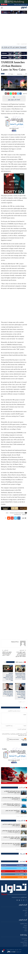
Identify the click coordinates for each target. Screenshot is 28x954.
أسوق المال (25, 910)
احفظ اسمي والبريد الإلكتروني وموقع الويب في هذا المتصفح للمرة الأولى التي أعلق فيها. (14, 734)
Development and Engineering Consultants (17, 512)
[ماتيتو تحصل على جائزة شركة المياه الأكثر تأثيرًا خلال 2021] (24, 845)
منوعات (25, 930)
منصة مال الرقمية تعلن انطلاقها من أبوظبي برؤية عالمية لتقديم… (12, 791)
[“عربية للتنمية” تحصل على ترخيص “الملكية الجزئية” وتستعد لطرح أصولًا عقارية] (24, 812)
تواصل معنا (25, 944)
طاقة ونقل (25, 927)
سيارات (26, 915)
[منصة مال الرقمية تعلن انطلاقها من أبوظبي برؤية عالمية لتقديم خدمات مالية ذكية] (24, 793)
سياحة (26, 913)
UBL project (24, 514)
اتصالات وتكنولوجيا (23, 923)
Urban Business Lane (17, 514)
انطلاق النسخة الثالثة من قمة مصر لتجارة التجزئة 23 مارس (7, 653)
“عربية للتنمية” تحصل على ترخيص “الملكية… (13, 811)
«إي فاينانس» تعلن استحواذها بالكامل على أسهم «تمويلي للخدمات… (11, 804)
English (2, 73)
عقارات (26, 928)
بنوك (26, 912)
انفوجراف (25, 925)
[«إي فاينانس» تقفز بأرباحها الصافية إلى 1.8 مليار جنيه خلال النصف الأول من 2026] (24, 799)
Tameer (7, 512)
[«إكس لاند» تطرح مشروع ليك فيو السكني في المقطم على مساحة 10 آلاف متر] (24, 832)
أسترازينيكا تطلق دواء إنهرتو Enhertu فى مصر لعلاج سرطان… (11, 825)
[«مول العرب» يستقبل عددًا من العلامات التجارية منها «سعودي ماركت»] (24, 838)
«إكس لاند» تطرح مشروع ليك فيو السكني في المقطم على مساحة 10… (11, 831)
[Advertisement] (14, 28)
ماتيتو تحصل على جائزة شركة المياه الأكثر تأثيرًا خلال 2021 (11, 844)
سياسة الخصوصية (24, 942)
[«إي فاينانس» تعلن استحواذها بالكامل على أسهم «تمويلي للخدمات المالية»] (24, 805)
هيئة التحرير (25, 945)
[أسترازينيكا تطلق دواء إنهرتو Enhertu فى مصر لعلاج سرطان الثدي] (24, 826)
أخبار (26, 908)
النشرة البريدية (24, 938)
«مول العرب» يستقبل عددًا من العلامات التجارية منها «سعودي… (11, 837)
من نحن (25, 940)
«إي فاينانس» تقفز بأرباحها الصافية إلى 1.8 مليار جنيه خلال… (11, 798)
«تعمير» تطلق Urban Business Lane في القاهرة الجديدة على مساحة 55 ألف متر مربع (20, 654)
